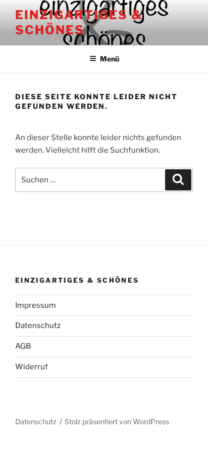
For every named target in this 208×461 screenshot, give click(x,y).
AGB (23, 346)
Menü (109, 58)
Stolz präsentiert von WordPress (117, 421)
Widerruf (31, 366)
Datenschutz (38, 325)
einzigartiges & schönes (79, 22)
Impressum (35, 305)
